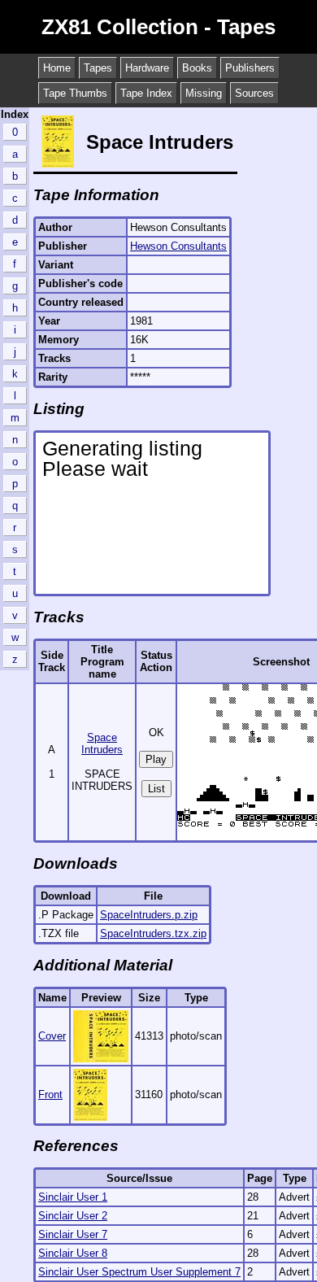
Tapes (98, 68)
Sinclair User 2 (72, 1216)
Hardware (147, 68)
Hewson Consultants (178, 246)
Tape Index (146, 93)
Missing (203, 93)
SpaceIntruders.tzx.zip (153, 933)
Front (50, 1094)
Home (57, 68)
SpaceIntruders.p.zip (149, 915)
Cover (52, 1036)
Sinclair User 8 (72, 1253)
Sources (254, 93)
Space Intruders (102, 743)
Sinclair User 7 (72, 1234)
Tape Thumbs (75, 93)
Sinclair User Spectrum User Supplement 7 (139, 1272)
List (156, 789)
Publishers (250, 68)
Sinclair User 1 (72, 1197)
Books (197, 68)
